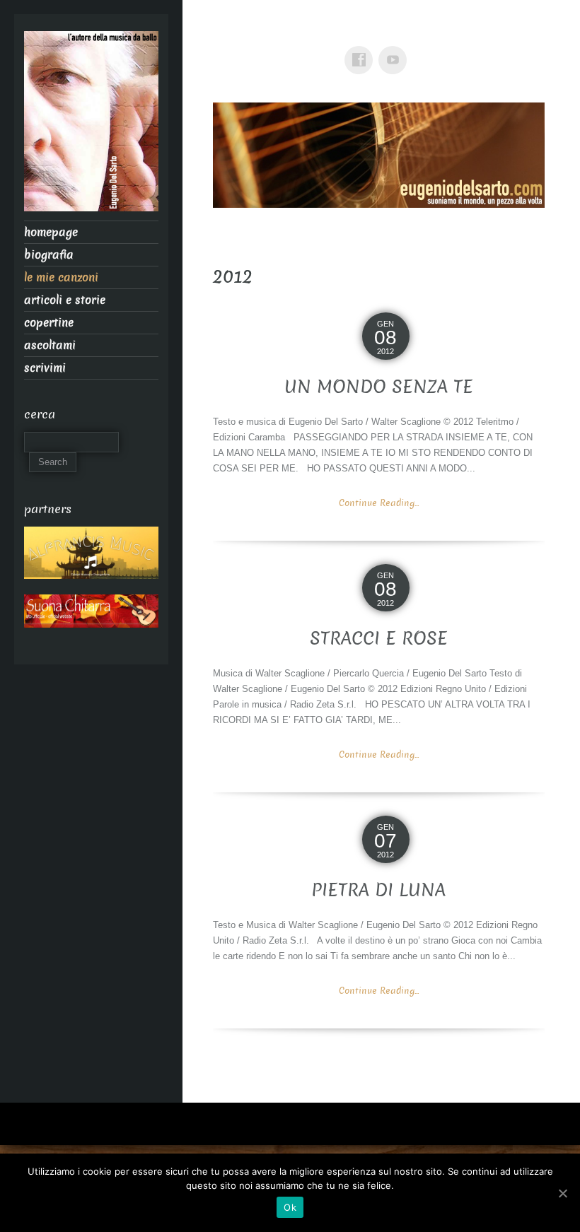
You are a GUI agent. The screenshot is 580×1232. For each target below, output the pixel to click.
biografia (49, 254)
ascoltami (50, 345)
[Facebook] (361, 50)
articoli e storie (64, 300)
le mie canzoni (61, 277)
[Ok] (562, 1193)
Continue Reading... (379, 503)
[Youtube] (395, 50)
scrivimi (45, 367)
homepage (51, 232)
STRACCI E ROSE (379, 638)
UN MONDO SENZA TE (378, 387)
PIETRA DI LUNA (378, 890)
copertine (49, 322)
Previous (230, 151)
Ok (290, 1207)
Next (527, 151)
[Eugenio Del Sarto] (91, 125)
